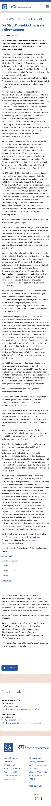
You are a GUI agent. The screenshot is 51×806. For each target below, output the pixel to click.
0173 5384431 (14, 706)
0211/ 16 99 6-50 (15, 720)
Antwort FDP (6, 575)
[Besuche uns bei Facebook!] (41, 798)
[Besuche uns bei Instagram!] (36, 798)
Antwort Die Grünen (9, 561)
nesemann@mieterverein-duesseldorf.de (25, 723)
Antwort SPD (6, 565)
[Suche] (39, 6)
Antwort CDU (7, 556)
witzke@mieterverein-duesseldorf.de (23, 709)
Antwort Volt (6, 580)
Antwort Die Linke (9, 570)
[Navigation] (47, 6)
